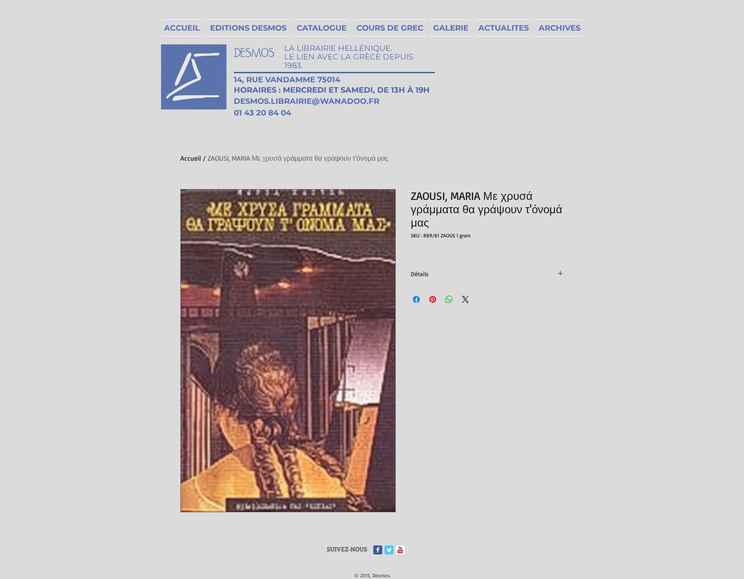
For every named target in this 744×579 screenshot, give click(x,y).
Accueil (190, 158)
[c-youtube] (400, 549)
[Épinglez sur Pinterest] (433, 299)
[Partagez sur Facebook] (416, 299)
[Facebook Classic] (377, 549)
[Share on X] (465, 299)
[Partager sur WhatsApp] (449, 299)
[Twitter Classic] (389, 549)
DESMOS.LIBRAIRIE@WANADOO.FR (306, 101)
